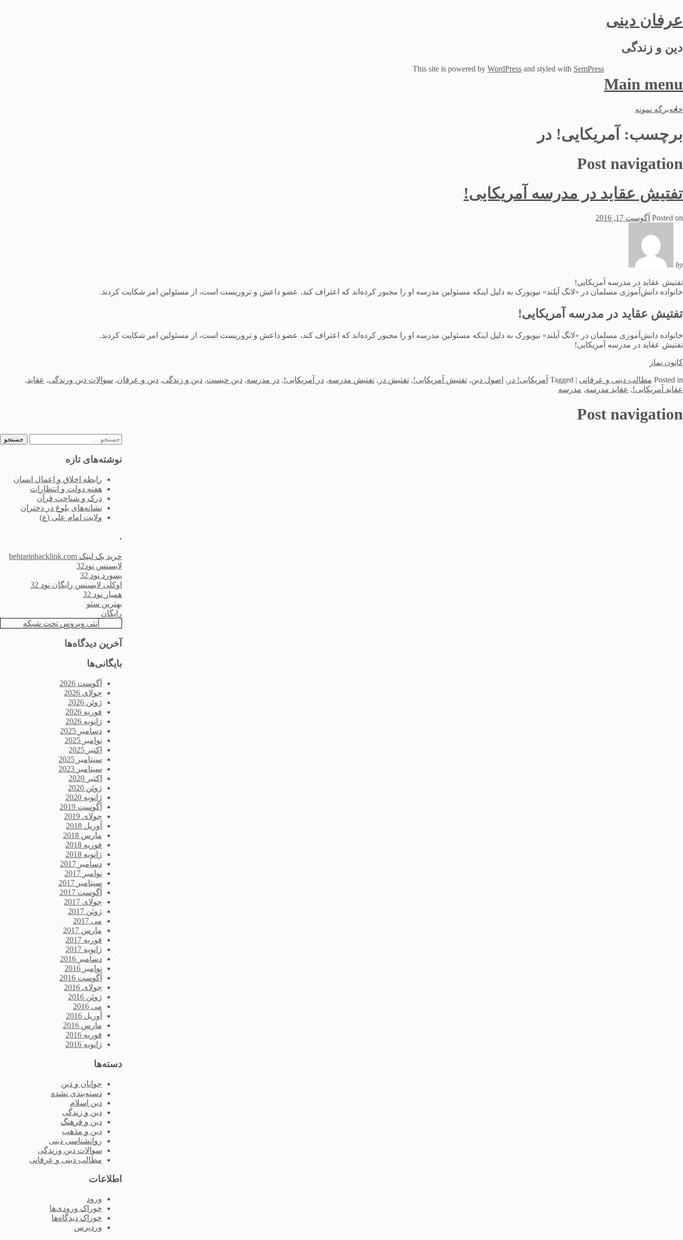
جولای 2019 (83, 816)
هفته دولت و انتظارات (66, 488)
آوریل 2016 (84, 1016)
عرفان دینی (644, 20)
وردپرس (88, 1227)
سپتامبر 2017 (80, 882)
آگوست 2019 (81, 806)
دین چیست (224, 380)
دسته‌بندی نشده (76, 1093)
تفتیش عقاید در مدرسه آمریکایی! (573, 193)
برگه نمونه (652, 109)
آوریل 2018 (84, 826)
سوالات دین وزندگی (80, 380)
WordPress (505, 68)
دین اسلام (86, 1102)
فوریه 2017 (84, 940)
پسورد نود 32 (101, 575)
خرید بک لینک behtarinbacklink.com (65, 556)
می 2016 (87, 1006)
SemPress (589, 68)
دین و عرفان (137, 380)
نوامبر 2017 (83, 873)
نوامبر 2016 (83, 968)
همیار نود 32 (102, 594)
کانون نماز (666, 362)
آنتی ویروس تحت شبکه (61, 623)
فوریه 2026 (84, 712)
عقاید (35, 380)
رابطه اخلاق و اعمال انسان (58, 479)
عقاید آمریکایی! (657, 389)
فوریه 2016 (84, 1034)
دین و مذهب (82, 1131)
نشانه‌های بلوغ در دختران (61, 508)
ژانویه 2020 (84, 797)
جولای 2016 (83, 987)
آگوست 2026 (81, 683)
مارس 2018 (82, 835)
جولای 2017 (83, 902)
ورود (94, 1198)
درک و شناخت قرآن (69, 498)
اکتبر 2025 (85, 750)
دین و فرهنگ (81, 1122)
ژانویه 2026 (84, 721)
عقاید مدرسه (607, 389)
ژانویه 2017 (84, 949)
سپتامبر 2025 (80, 759)
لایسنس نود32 (99, 566)
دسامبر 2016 (81, 958)
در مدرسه (263, 380)
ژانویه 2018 (84, 854)
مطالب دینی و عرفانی (615, 380)
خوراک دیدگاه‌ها (77, 1218)
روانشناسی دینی (75, 1140)
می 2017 (87, 920)
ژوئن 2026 (85, 702)
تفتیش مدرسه (351, 380)
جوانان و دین (81, 1084)
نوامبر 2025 (83, 740)
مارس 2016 (82, 1025)
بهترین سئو (104, 604)
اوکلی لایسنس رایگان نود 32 (76, 584)
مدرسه (570, 389)
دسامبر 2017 (81, 864)
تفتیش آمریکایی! (440, 380)
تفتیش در (393, 380)
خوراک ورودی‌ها (76, 1208)
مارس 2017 (82, 930)
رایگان (111, 613)
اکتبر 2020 (85, 778)
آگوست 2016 (81, 978)
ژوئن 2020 (85, 788)
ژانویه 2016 (84, 1044)
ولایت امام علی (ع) (71, 517)
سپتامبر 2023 (80, 768)
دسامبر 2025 (81, 730)
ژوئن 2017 (85, 911)
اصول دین (487, 380)
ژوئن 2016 (85, 996)
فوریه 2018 (84, 844)
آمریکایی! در (528, 380)
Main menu (643, 84)
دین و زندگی (182, 380)
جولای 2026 (83, 692)
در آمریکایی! (304, 380)
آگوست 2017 (81, 892)
